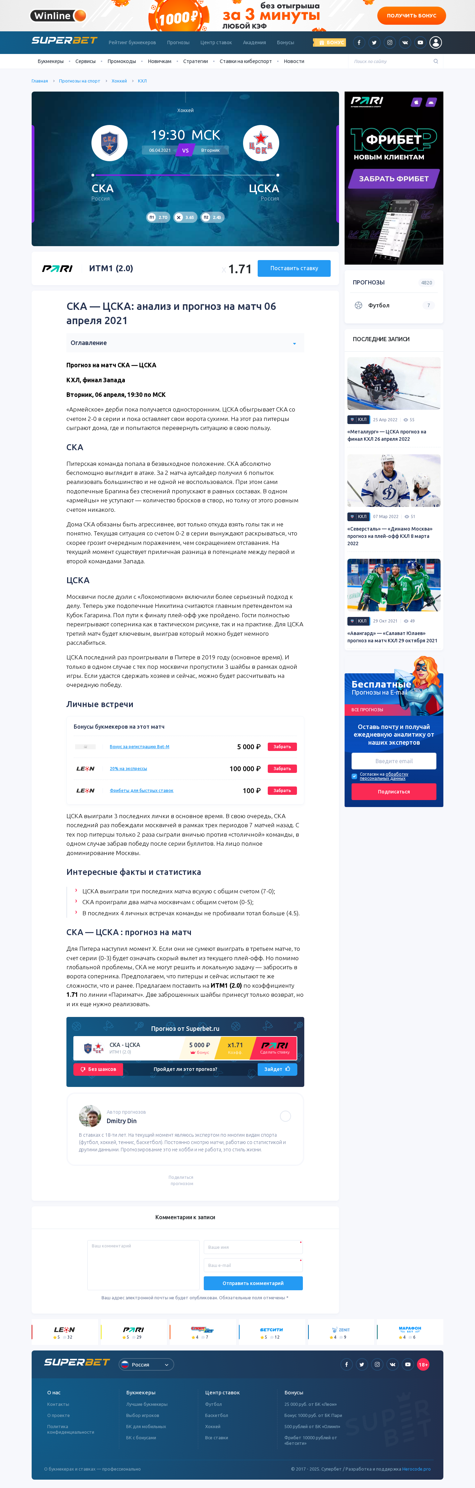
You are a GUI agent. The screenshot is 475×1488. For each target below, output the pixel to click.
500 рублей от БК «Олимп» (312, 1426)
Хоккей (119, 80)
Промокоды (121, 61)
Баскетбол (216, 1415)
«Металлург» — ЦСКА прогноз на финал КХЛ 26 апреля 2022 (386, 435)
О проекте (58, 1415)
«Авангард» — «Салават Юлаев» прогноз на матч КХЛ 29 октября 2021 (392, 637)
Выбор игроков (142, 1415)
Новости (294, 61)
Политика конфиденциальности (70, 1429)
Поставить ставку (294, 268)
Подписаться (394, 791)
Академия (254, 42)
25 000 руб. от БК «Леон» (310, 1404)
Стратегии (195, 61)
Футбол (213, 1404)
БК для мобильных (146, 1426)
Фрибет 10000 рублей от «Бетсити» (310, 1440)
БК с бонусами (141, 1437)
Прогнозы (178, 42)
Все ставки (216, 1437)
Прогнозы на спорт (79, 80)
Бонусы (285, 42)
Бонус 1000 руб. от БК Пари (313, 1415)
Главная (40, 80)
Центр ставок (216, 42)
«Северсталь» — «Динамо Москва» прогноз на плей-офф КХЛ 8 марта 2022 (390, 536)
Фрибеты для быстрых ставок (142, 790)
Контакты (58, 1404)
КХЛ (142, 80)
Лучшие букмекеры (147, 1404)
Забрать (282, 746)
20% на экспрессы (128, 768)
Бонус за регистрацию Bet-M (139, 746)
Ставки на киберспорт (246, 61)
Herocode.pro (416, 1468)
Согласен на (372, 774)
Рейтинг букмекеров (132, 42)
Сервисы (85, 61)
